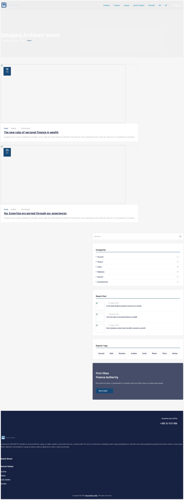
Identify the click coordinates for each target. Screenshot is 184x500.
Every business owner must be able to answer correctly (126, 328)
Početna (106, 5)
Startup (174, 353)
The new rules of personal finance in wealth (31, 132)
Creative (134, 353)
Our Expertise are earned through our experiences (35, 213)
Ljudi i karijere (138, 5)
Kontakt (151, 5)
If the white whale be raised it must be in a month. (124, 306)
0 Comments (25, 128)
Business (122, 353)
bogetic (13, 128)
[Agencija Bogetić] (10, 5)
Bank (111, 353)
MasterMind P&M (91, 496)
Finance (100, 262)
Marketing (100, 272)
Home (10, 41)
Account (100, 257)
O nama (117, 5)
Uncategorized (102, 282)
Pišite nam (176, 5)
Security (100, 277)
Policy (164, 353)
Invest (6, 128)
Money (154, 353)
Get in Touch (103, 391)
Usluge (126, 5)
